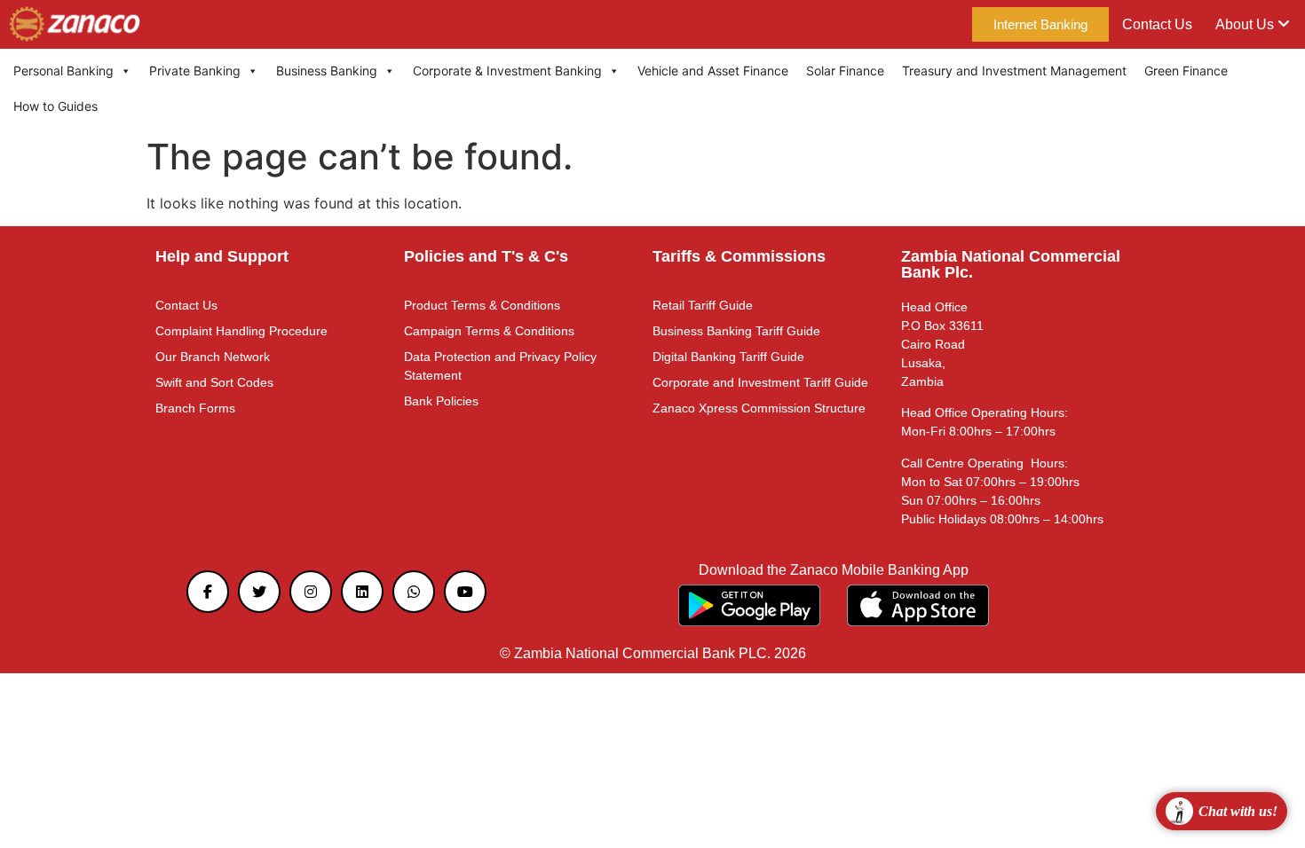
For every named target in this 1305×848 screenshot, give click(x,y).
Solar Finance (845, 70)
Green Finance (1186, 70)
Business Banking (326, 70)
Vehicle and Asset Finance (712, 70)
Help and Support (222, 256)
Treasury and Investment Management (1014, 70)
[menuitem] (1252, 25)
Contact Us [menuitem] (1157, 24)
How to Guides (55, 106)
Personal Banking (63, 70)
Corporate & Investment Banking (507, 70)
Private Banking (195, 70)
